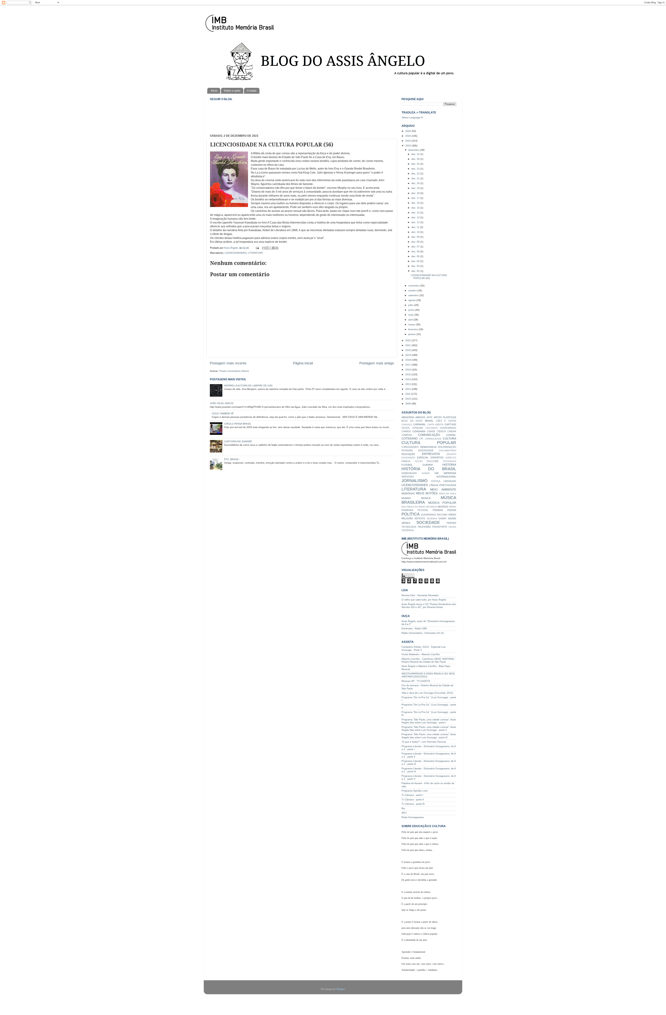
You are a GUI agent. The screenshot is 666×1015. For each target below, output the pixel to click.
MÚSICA (425, 498)
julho (411, 305)
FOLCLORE (433, 461)
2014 (408, 379)
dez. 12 (415, 222)
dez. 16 (415, 202)
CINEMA (451, 431)
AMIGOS (420, 417)
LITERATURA (255, 252)
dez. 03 (415, 266)
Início (214, 90)
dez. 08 (415, 241)
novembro (414, 285)
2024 (408, 140)
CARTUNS (450, 424)
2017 (408, 364)
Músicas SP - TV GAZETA (416, 681)
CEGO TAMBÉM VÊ (223, 413)
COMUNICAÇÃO (429, 435)
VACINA (452, 527)
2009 (408, 403)
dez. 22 (415, 173)
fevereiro (413, 329)
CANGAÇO (407, 425)
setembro (413, 295)
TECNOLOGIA (409, 527)
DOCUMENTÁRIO (447, 451)
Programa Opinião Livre (415, 790)
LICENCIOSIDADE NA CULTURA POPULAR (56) (429, 277)
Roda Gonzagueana (413, 817)
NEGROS (443, 506)
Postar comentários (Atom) (234, 371)
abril (411, 319)
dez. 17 (415, 198)
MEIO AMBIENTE (443, 489)
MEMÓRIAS (408, 493)
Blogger (340, 989)
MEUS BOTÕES (427, 493)
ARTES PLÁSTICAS (445, 417)
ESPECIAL (423, 457)
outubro (412, 290)
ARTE (429, 417)
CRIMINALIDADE (433, 439)
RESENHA (432, 519)
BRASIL (429, 420)
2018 (408, 359)
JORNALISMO (415, 480)
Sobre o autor (232, 90)
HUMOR (426, 473)
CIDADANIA (418, 431)
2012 (408, 389)
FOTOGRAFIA (449, 461)
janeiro (412, 334)
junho (411, 309)
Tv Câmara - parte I (412, 795)
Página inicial (303, 363)
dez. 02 (415, 271)
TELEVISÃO (424, 526)
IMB (436, 473)
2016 (408, 369)
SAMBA (442, 518)
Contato (252, 90)
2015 (408, 374)
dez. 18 (415, 193)
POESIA (451, 510)
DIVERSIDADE (426, 450)
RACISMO (442, 514)
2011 (408, 393)
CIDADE (431, 431)
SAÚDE (452, 518)
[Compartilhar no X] (270, 248)
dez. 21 (415, 178)
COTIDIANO (410, 438)
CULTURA (449, 438)
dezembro (414, 150)
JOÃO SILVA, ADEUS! (222, 403)
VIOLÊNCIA (408, 530)
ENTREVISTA (431, 454)
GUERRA (427, 464)
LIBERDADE (449, 481)
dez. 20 (415, 183)
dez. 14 (415, 212)
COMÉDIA (407, 435)
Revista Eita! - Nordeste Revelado (420, 595)
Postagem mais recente (228, 363)
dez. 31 (415, 154)
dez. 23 (415, 168)
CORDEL (451, 435)
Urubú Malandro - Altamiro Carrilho (421, 654)
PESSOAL (423, 510)
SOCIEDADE (428, 522)
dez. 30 (415, 159)
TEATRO (451, 523)
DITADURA (407, 450)
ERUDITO (451, 454)
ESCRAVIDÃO (408, 458)
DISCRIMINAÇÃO (447, 447)
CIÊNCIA (441, 431)
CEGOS (406, 428)
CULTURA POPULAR (429, 442)
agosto (412, 300)
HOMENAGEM (409, 473)
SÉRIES (406, 523)
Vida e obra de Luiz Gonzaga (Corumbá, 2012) (427, 692)
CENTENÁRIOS (448, 428)
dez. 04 (415, 261)
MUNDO (406, 498)
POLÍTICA (411, 514)
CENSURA (417, 428)
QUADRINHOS (428, 514)
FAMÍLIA (406, 461)
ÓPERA (452, 507)
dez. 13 (415, 217)
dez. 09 (415, 236)
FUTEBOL (407, 464)
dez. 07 (415, 246)
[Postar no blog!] (267, 248)
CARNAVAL (419, 424)
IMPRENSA (450, 473)
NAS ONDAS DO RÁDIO (413, 507)
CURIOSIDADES (410, 447)
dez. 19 (415, 188)
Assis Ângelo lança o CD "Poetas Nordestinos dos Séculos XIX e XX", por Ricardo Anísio (429, 605)
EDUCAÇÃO (408, 454)
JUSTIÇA (435, 481)
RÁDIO (452, 514)
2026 (408, 131)
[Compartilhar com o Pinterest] (277, 248)
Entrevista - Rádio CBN (414, 628)
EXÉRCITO (451, 458)
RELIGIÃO (407, 518)
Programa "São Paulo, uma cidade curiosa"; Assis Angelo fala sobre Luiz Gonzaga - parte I (429, 721)
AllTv (404, 812)
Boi (403, 808)
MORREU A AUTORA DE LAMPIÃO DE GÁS (248, 385)
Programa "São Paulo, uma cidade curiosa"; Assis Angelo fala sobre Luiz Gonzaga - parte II (429, 728)
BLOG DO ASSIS (412, 421)
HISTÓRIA (449, 464)
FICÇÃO (418, 461)
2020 (408, 350)
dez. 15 (415, 207)
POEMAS (438, 510)
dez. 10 (415, 232)
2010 (408, 398)
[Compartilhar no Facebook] (273, 248)
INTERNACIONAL (446, 476)
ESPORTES (436, 457)
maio (411, 314)
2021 (408, 345)
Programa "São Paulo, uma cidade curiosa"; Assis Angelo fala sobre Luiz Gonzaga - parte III (429, 736)
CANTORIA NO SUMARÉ (238, 441)
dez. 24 (415, 163)
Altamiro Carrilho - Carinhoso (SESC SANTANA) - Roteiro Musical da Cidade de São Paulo (429, 660)
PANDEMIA (407, 510)
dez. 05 (415, 256)
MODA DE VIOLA (447, 494)
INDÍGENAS (408, 476)
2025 (408, 135)
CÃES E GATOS (446, 421)
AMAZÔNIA (408, 417)
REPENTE (420, 518)
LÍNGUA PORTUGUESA (442, 485)
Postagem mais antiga (376, 363)
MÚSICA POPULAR (442, 502)
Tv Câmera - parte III (413, 803)
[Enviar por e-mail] (263, 248)
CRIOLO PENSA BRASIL (237, 423)
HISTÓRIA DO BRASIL (429, 469)
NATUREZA (431, 507)
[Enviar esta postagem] (257, 247)
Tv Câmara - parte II (413, 799)
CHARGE (406, 431)
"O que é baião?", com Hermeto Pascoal (424, 741)
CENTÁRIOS (431, 428)
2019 (408, 355)
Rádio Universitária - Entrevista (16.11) (423, 633)
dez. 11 (415, 227)
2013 (408, 384)
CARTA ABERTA (435, 425)
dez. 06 (415, 251)
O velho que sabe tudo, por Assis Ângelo (424, 599)
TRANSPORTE (439, 527)
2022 (408, 340)
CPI (421, 438)
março (412, 324)
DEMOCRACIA (428, 447)
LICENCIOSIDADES (235, 252)
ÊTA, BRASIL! (231, 459)
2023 (408, 145)
